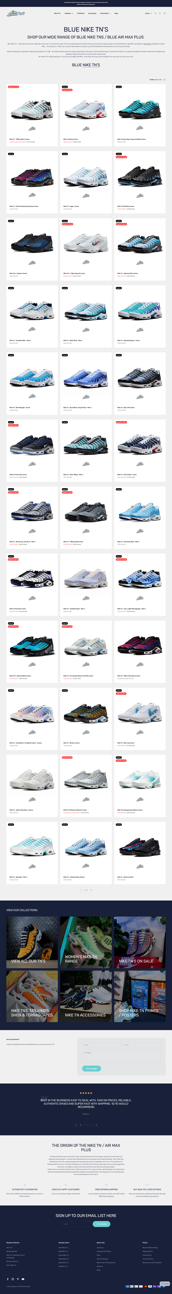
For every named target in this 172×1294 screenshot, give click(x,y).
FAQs (98, 1255)
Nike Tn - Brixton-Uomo (71, 743)
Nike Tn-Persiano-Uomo (18, 609)
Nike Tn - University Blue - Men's (128, 542)
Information (104, 13)
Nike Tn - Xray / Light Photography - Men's (131, 609)
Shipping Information (104, 1251)
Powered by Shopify (24, 1286)
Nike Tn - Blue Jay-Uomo (125, 743)
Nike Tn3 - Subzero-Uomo (18, 273)
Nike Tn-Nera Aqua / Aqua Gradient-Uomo (131, 139)
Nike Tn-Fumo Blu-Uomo (18, 475)
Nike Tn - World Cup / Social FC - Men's (22, 542)
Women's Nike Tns (12, 1261)
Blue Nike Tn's (63, 1251)
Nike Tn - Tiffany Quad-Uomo (73, 542)
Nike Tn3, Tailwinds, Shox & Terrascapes (15, 1256)
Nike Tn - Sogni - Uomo (71, 206)
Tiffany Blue (147, 44)
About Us (100, 1266)
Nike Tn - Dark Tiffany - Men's (73, 475)
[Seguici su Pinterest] (18, 1279)
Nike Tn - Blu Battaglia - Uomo (20, 407)
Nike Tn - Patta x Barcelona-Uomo (128, 676)
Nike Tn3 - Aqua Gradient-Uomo (20, 676)
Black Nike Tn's (64, 1263)
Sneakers (68, 13)
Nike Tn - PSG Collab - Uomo (127, 475)
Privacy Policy (147, 1255)
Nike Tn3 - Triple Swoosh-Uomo (74, 273)
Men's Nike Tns (11, 1265)
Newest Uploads (11, 1251)
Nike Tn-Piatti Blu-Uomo (125, 206)
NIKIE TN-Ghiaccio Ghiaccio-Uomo (75, 810)
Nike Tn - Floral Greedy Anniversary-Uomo (24, 206)
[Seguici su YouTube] (23, 1279)
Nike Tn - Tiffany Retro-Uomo (20, 139)
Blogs (98, 1270)
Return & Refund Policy (150, 1248)
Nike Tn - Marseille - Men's (18, 877)
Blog (116, 13)
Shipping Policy (148, 1251)
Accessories (92, 13)
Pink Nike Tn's (63, 1248)
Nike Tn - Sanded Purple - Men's (74, 609)
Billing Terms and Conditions (152, 1263)
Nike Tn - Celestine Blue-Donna (74, 877)
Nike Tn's (57, 13)
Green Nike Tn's (64, 1255)
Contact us (100, 1248)
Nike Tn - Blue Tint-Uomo (126, 407)
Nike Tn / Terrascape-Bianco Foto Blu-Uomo (78, 676)
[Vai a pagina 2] (90, 889)
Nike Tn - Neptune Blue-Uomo (127, 273)
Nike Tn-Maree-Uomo (70, 139)
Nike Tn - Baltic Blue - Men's (72, 340)
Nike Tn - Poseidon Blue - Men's (20, 340)
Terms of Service (148, 1259)
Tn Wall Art (80, 13)
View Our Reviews (102, 1259)
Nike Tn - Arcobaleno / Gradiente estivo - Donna (26, 743)
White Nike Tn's (64, 1259)
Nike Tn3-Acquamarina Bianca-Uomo (130, 810)
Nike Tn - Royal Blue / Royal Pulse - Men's (77, 407)
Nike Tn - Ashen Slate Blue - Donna (21, 810)
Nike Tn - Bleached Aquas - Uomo (128, 340)
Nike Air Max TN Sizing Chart (106, 1263)
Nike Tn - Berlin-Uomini (125, 877)
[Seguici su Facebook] (7, 1279)
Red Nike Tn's (63, 1266)
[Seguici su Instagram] (12, 1279)
